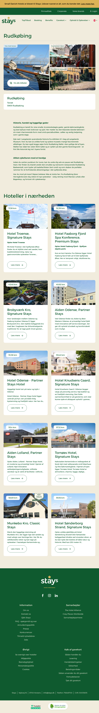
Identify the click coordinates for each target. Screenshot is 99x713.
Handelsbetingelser (73, 662)
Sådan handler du (73, 654)
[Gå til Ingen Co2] (58, 706)
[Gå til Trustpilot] (35, 706)
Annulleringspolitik (26, 625)
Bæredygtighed (26, 662)
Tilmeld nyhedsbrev (26, 636)
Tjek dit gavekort (73, 680)
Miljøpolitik (26, 658)
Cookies (25, 669)
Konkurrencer (26, 632)
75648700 (68, 693)
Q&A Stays (26, 617)
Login (94, 11)
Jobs (26, 640)
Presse (26, 629)
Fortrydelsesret (73, 677)
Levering (73, 658)
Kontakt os (26, 614)
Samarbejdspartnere (73, 617)
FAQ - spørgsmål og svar (26, 621)
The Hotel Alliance (73, 610)
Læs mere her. (87, 4)
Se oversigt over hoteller (26, 654)
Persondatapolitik (26, 666)
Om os (26, 610)
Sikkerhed (73, 666)
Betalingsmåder (73, 669)
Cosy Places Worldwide (73, 614)
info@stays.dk (48, 693)
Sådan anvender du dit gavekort (73, 673)
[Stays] (8, 20)
